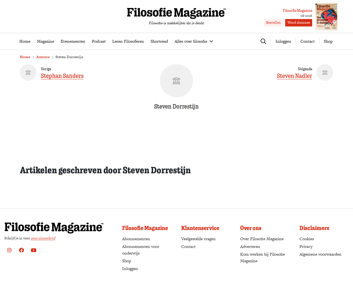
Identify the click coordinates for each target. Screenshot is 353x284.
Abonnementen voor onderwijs (140, 250)
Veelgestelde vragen (198, 239)
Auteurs (43, 56)
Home (25, 56)
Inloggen (130, 268)
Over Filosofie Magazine (262, 239)
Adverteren (250, 246)
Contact (307, 41)
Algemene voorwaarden (320, 254)
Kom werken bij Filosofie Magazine (262, 257)
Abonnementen (136, 239)
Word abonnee (298, 22)
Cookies (306, 239)
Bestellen (273, 22)
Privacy (305, 246)
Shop (328, 41)
